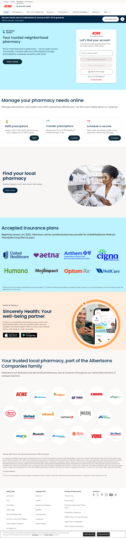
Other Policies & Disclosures (73, 526)
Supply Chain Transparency (73, 522)
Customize (35, 535)
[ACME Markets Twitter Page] (98, 495)
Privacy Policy (69, 501)
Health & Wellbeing (80, 12)
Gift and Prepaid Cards (14, 514)
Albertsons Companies (43, 505)
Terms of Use (69, 496)
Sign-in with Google (97, 72)
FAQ (7, 501)
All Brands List (11, 528)
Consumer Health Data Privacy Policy (74, 506)
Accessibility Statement (72, 512)
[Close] (122, 19)
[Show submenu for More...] (110, 12)
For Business (29, 2)
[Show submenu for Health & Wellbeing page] (88, 12)
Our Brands (10, 505)
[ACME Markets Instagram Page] (107, 495)
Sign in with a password (96, 65)
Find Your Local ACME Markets (16, 519)
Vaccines (49, 12)
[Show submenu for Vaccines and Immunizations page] (54, 12)
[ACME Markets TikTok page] (116, 495)
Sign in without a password (96, 59)
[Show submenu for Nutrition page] (100, 12)
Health (12, 2)
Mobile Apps (10, 510)
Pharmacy (20, 2)
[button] (34, 138)
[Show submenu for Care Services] (69, 12)
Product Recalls (40, 524)
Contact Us (10, 496)
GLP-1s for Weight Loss (35, 12)
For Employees (40, 514)
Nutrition (95, 12)
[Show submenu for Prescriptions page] (22, 12)
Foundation (39, 519)
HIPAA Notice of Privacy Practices (76, 517)
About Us (38, 496)
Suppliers (38, 510)
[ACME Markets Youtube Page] (111, 495)
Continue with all (103, 534)
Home (6, 12)
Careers (38, 501)
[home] (23, 6)
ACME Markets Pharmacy (15, 524)
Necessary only (89, 534)
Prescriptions (16, 12)
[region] (63, 534)
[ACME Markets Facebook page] (93, 495)
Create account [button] (96, 79)
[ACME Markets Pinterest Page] (102, 495)
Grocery (6, 2)
